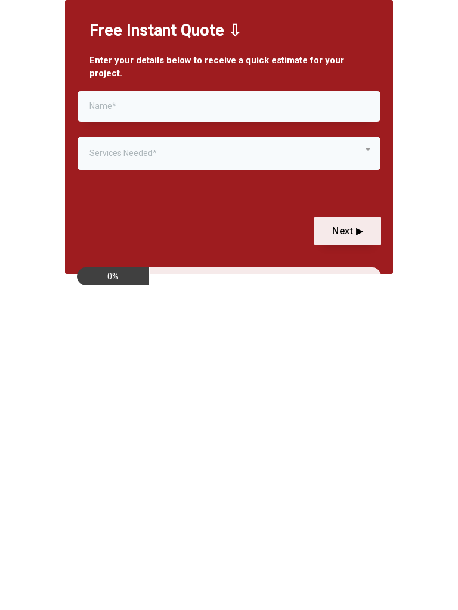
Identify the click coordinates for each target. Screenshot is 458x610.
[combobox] (229, 153)
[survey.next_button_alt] (347, 231)
